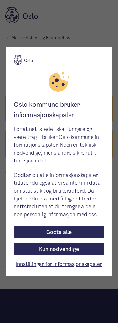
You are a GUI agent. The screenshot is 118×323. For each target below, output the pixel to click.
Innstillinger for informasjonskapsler (59, 264)
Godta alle (59, 232)
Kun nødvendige (59, 249)
